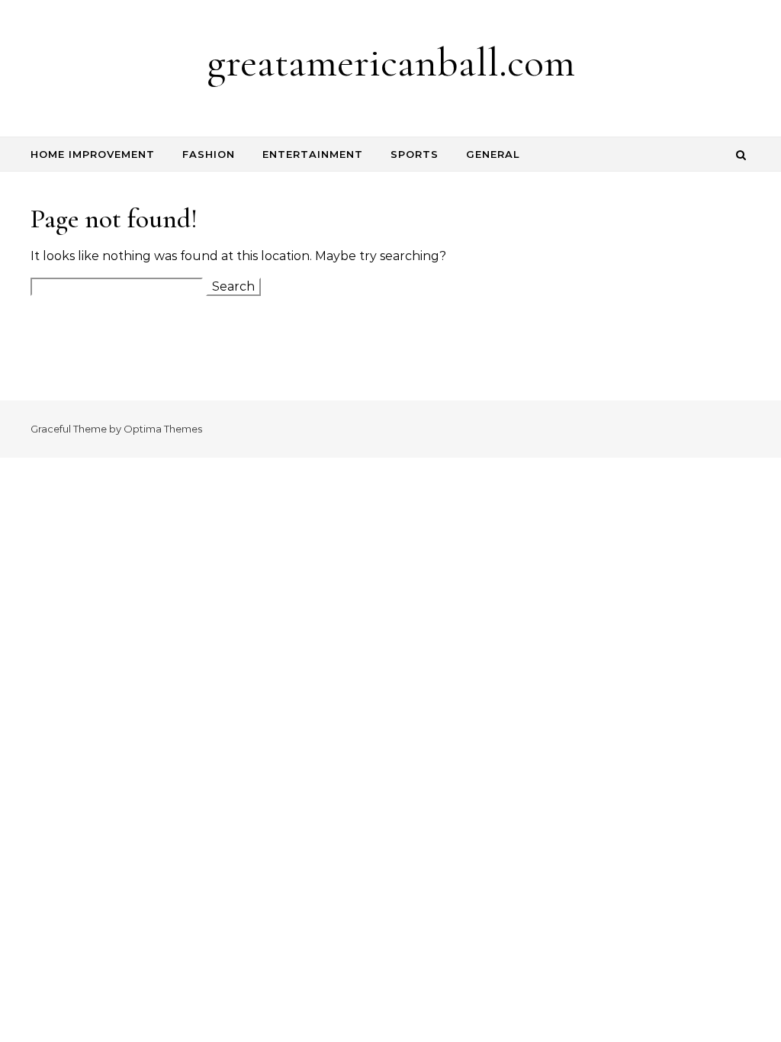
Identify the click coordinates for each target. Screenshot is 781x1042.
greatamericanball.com (391, 62)
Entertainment (312, 154)
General (493, 154)
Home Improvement (93, 154)
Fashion (208, 154)
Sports (414, 154)
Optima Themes (163, 429)
